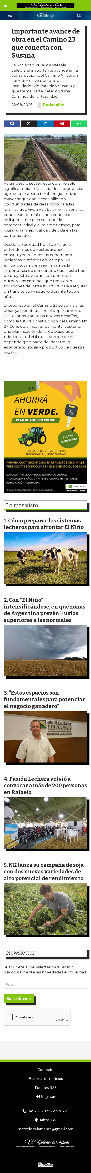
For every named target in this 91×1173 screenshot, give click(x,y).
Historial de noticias (45, 1078)
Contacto (45, 1069)
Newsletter (20, 952)
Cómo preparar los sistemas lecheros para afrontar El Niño (44, 524)
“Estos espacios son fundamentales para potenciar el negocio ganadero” (44, 699)
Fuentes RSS (46, 1087)
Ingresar (48, 1096)
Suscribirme (19, 998)
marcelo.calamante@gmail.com (46, 1129)
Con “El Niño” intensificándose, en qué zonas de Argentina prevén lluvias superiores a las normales (44, 610)
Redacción (53, 105)
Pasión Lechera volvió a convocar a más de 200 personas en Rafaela (45, 785)
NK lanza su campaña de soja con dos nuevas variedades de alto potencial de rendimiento (44, 871)
